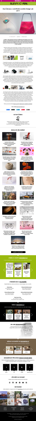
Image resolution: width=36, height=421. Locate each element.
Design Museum (20, 324)
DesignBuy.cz (23, 258)
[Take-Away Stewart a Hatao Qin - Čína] (21, 71)
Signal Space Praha (17, 297)
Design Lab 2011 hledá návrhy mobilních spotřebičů (22, 104)
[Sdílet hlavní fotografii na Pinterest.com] (23, 109)
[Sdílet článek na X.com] (13, 109)
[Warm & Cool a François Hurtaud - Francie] (6, 87)
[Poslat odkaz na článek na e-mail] (28, 109)
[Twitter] (16, 383)
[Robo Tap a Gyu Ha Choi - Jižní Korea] (14, 71)
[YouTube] (23, 383)
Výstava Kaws (9, 287)
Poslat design (31, 408)
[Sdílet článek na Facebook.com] (8, 109)
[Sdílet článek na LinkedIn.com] (18, 109)
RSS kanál (22, 407)
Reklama (5, 408)
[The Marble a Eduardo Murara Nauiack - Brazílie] (21, 87)
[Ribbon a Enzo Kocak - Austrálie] (6, 71)
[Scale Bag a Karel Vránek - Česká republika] (14, 58)
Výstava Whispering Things (9, 292)
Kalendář (22, 408)
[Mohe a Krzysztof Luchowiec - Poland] (21, 58)
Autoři (14, 408)
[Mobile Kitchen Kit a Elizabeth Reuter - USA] (29, 87)
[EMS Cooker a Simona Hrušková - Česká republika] (6, 58)
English (31, 409)
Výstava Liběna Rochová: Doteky (26, 292)
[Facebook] (10, 383)
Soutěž (31, 407)
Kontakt (5, 407)
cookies (26, 416)
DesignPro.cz (25, 341)
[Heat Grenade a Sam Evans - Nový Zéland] (14, 87)
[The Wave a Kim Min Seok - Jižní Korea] (29, 71)
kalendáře (23, 282)
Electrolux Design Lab (20, 106)
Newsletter (22, 409)
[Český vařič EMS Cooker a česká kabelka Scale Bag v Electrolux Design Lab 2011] (18, 23)
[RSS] (26, 383)
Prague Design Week (25, 358)
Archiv (14, 409)
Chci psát (5, 409)
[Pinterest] (20, 383)
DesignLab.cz (20, 419)
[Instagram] (13, 383)
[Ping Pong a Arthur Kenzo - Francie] (29, 58)
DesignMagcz (20, 389)
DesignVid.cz (20, 305)
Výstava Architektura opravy (26, 287)
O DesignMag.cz (13, 407)
